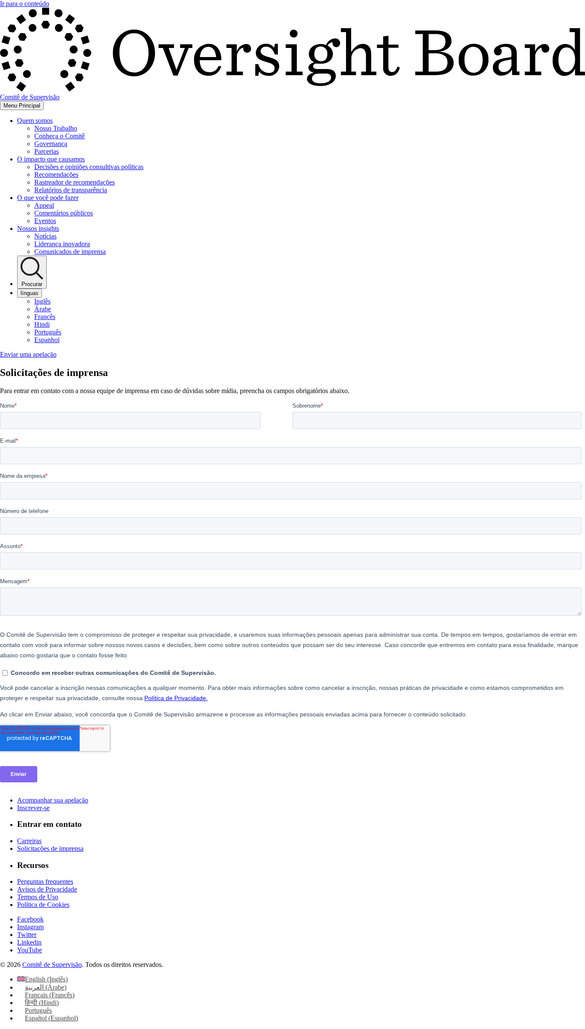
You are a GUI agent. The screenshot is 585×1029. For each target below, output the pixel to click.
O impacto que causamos (51, 159)
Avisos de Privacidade (47, 889)
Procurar (31, 284)
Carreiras (29, 840)
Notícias (45, 236)
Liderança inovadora (62, 244)
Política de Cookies (43, 904)
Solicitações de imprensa (50, 848)
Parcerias (46, 151)
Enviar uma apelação (28, 354)
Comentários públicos (63, 213)
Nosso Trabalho (55, 128)
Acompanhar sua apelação (52, 800)
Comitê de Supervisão (52, 964)
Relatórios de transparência (70, 190)
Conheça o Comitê (59, 136)
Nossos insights (38, 228)
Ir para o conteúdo (24, 3)
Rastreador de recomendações (74, 182)
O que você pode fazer (47, 197)
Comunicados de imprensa (70, 251)
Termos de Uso (37, 897)
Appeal (44, 205)
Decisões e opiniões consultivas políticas (88, 166)
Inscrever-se (33, 807)
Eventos (45, 220)
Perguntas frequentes (45, 881)
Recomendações (56, 174)
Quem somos (35, 120)
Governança (50, 143)
